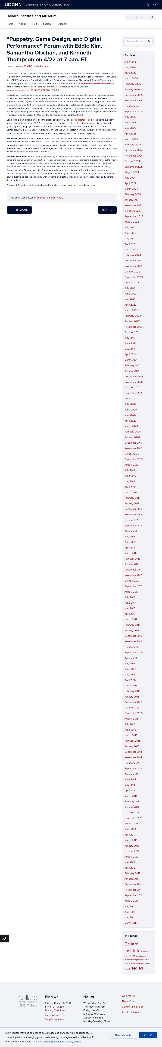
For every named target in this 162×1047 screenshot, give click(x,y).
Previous (19, 209)
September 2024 (134, 166)
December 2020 (134, 376)
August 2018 (131, 531)
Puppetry (148, 963)
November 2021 (133, 326)
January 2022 (132, 321)
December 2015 (133, 702)
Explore (47, 24)
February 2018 (132, 558)
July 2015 (130, 724)
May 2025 (130, 128)
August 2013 (131, 823)
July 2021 (130, 337)
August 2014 (131, 774)
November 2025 (134, 100)
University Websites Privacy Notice (61, 1041)
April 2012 (130, 867)
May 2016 (130, 674)
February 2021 (132, 365)
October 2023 (132, 210)
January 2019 (132, 503)
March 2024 (131, 188)
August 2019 (131, 464)
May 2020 (130, 415)
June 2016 (130, 669)
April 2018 (130, 547)
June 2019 (130, 475)
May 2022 (130, 299)
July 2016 (130, 663)
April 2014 (130, 790)
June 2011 (130, 912)
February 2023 (133, 255)
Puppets (128, 969)
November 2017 (133, 575)
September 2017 (133, 586)
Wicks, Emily (43, 66)
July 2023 (130, 227)
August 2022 (132, 282)
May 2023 (130, 238)
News (60, 197)
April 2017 (130, 613)
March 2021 (131, 360)
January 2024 (132, 200)
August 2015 (131, 718)
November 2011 (133, 889)
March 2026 (131, 78)
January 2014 (132, 807)
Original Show (130, 963)
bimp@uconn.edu (55, 1019)
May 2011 (129, 917)
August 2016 (131, 658)
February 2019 (132, 497)
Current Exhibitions (132, 1007)
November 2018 (133, 514)
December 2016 (133, 635)
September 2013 (134, 818)
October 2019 (132, 453)
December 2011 (133, 884)
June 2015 (130, 729)
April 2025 (130, 133)
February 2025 (133, 144)
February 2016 (132, 691)
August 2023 (132, 222)
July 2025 (130, 117)
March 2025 (131, 139)
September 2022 (134, 277)
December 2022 (134, 260)
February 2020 (133, 431)
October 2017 (132, 580)
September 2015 (134, 713)
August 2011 (131, 901)
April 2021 (130, 354)
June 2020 (131, 409)
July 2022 (130, 288)
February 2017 (132, 625)
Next (107, 209)
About (22, 24)
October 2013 (132, 812)
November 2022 (134, 266)
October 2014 (132, 763)
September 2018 (134, 525)
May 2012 (130, 862)
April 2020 (130, 420)
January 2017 (132, 630)
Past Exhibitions (130, 1012)
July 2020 (130, 404)
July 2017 (130, 597)
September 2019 (134, 459)
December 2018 (133, 509)
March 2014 (131, 796)
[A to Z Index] (154, 4)
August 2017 (131, 591)
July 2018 (130, 536)
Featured (51, 197)
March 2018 (131, 553)
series (137, 968)
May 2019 (130, 481)
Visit (34, 24)
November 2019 (133, 448)
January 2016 (132, 696)
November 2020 (134, 382)
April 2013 (130, 834)
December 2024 (134, 150)
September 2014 (134, 768)
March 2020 (131, 426)
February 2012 (132, 873)
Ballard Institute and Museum (31, 16)
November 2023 (134, 205)
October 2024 (132, 161)
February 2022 (133, 315)
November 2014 (133, 757)
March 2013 (131, 840)
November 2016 (133, 641)
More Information (123, 1035)
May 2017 (130, 608)
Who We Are (129, 995)
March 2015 (131, 735)
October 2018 (132, 520)
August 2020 (132, 398)
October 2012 (132, 851)
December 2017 (133, 569)
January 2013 (132, 845)
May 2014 (130, 785)
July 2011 (129, 906)
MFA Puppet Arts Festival (139, 960)
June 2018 (130, 542)
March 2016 (131, 685)
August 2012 (131, 856)
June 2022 (131, 293)
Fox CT (132, 956)
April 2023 (130, 244)
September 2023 (134, 216)
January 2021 (132, 371)
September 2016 (134, 652)
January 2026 (132, 89)
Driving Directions (55, 1010)
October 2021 (132, 332)
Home (10, 24)
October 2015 (132, 707)
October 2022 (132, 271)
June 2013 (130, 829)
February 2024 (133, 194)
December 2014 (133, 751)
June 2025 (131, 122)
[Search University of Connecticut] (148, 4)
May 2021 (130, 349)
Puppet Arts (139, 963)
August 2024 (132, 172)
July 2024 (130, 177)
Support (62, 24)
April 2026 (130, 72)
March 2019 (131, 492)
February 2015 (132, 740)
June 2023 (131, 233)
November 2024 (134, 155)
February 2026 (133, 84)
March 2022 (131, 310)
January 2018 (132, 564)
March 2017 (131, 619)
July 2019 (130, 470)
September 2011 (133, 895)
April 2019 (130, 487)
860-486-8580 (53, 1015)
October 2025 (132, 106)
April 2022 (130, 304)
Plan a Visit (128, 1001)
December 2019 (133, 442)
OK (146, 1035)
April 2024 (130, 183)
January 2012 (132, 879)
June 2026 (131, 62)
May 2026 (130, 67)
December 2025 (134, 95)
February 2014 (132, 801)
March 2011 (131, 923)
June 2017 (130, 602)
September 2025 (134, 111)
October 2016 (132, 647)
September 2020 (134, 393)
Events (40, 197)
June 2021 (130, 343)
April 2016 (130, 680)
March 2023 (131, 249)
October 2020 (132, 387)
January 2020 (132, 437)
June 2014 (130, 779)
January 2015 (132, 746)
